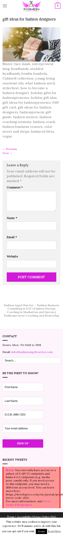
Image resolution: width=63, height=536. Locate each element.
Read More (54, 531)
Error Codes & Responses (28, 503)
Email (12, 237)
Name (12, 218)
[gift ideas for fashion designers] (31, 44)
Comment (15, 187)
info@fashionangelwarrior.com (32, 352)
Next (7, 153)
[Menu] (5, 5)
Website (12, 256)
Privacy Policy (41, 516)
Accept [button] (41, 531)
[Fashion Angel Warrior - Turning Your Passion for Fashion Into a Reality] (31, 5)
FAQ (53, 516)
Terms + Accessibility (19, 516)
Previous (10, 149)
